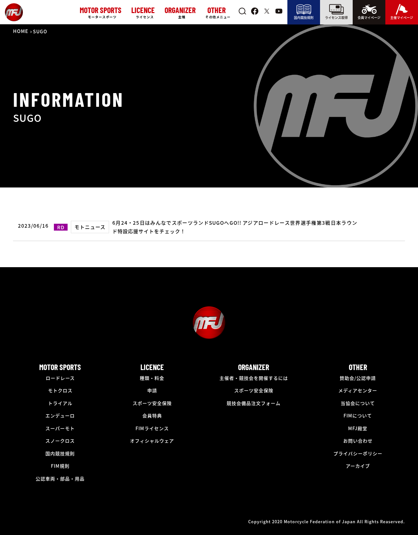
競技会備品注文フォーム (254, 403)
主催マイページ (401, 17)
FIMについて (358, 415)
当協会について (358, 403)
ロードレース (60, 378)
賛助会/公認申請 (358, 378)
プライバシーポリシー (357, 453)
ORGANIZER (253, 367)
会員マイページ (369, 17)
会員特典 (152, 415)
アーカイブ (358, 465)
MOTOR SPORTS (60, 367)
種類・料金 (152, 378)
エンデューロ (60, 415)
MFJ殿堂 (357, 428)
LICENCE (152, 367)
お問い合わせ (358, 440)
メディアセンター (357, 390)
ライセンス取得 (336, 17)
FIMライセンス (152, 428)
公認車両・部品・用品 (60, 478)
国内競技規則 (304, 17)
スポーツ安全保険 (152, 403)
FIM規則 (60, 465)
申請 (152, 390)
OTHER (358, 367)
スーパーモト (60, 428)
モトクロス (60, 390)
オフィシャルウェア (152, 440)
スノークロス (60, 440)
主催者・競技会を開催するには (253, 378)
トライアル (60, 403)
